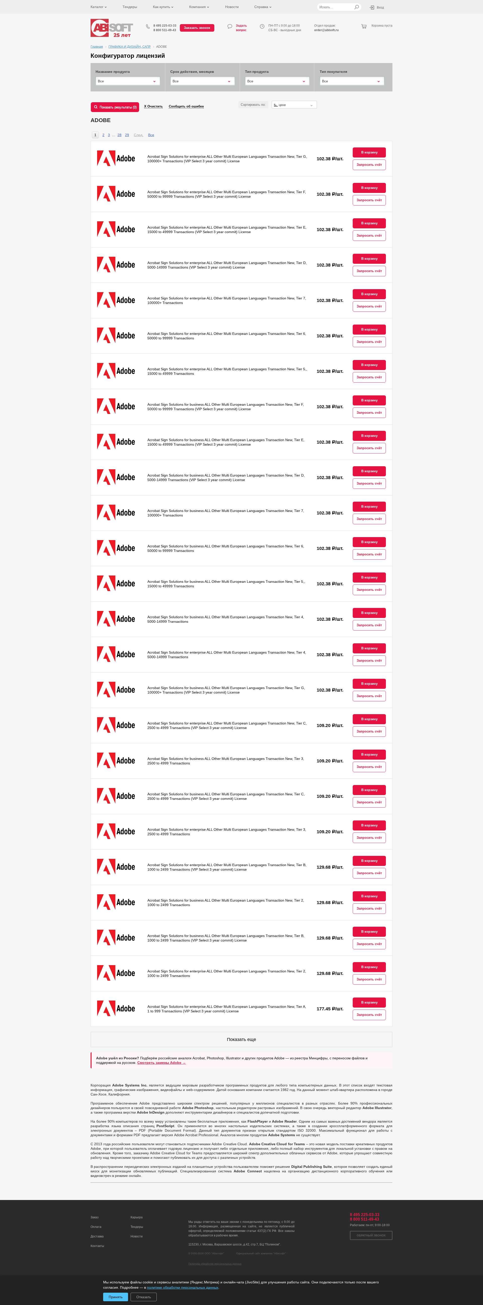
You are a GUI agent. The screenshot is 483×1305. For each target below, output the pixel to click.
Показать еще (241, 1039)
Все (151, 135)
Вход (380, 7)
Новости (232, 7)
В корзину (369, 152)
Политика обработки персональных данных (215, 1263)
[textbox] (294, 105)
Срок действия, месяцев (192, 72)
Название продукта (113, 72)
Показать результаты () (118, 107)
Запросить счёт (369, 165)
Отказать (143, 1297)
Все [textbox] (101, 81)
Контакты (97, 1246)
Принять (116, 1297)
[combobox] (128, 81)
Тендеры (130, 7)
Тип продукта (257, 72)
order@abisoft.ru (326, 30)
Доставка (97, 1236)
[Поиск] (356, 7)
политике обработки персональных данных (182, 1287)
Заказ (95, 1217)
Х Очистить (153, 106)
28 (119, 135)
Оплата (96, 1227)
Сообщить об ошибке (186, 106)
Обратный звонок (371, 1235)
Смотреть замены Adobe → (161, 1063)
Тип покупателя (333, 72)
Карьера (137, 1217)
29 (127, 135)
